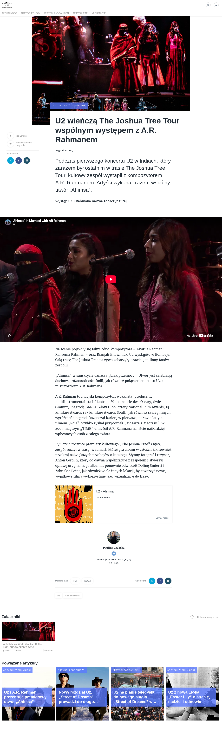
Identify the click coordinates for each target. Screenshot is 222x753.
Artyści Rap (80, 13)
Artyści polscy (30, 13)
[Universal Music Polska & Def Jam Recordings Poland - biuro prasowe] (7, 7)
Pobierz (49, 650)
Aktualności (10, 13)
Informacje (98, 13)
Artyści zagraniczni (56, 13)
